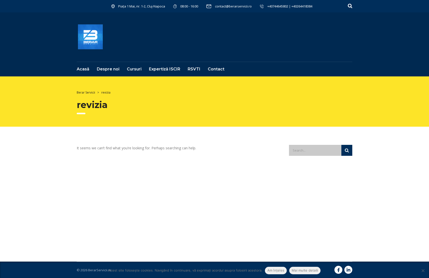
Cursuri (134, 69)
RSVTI (194, 69)
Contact (216, 69)
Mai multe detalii (305, 270)
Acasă (83, 69)
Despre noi (108, 69)
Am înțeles (276, 270)
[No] (422, 270)
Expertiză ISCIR (164, 69)
